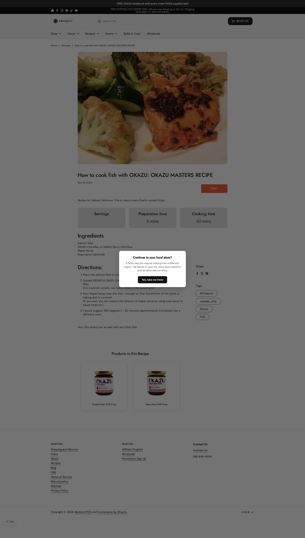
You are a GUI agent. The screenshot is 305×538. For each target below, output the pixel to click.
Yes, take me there (152, 279)
